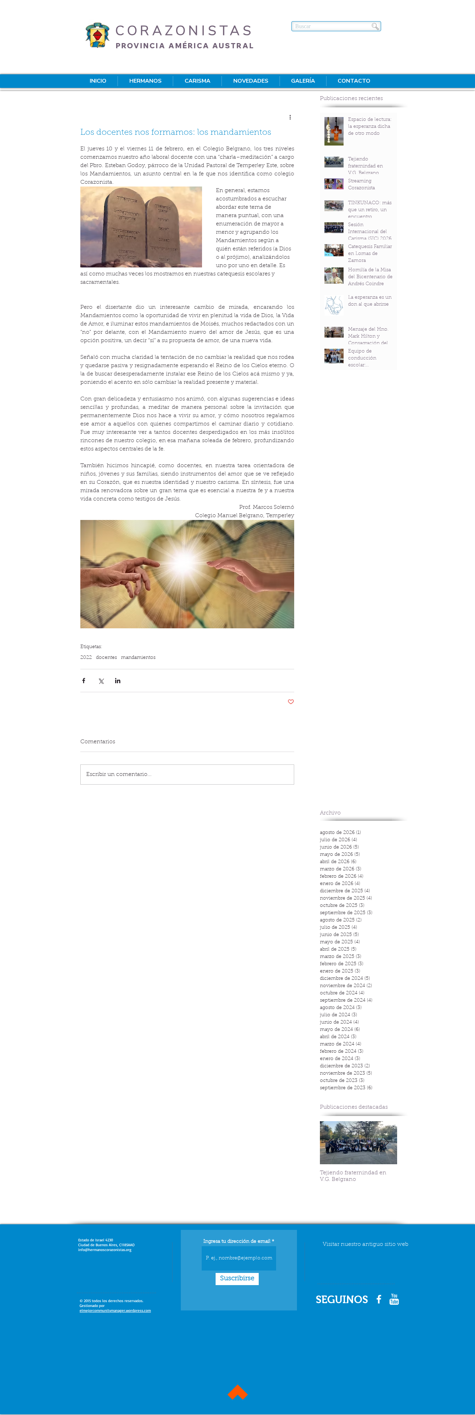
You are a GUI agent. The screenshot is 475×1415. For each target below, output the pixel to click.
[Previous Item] (331, 1142)
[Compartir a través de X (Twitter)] (100, 680)
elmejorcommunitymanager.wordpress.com (115, 1310)
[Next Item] (386, 1142)
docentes (106, 657)
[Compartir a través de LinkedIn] (117, 680)
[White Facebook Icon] (379, 1299)
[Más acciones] (290, 117)
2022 (86, 657)
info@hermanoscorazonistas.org (104, 1249)
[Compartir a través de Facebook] (83, 680)
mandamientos (138, 657)
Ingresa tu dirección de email (237, 1241)
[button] (145, 81)
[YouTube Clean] (394, 1299)
